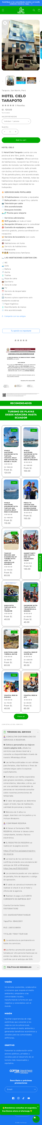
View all (21, 716)
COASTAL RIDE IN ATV (30, 696)
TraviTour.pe (23, 1122)
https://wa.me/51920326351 (16, 868)
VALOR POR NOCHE (9, 117)
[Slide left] (2, 81)
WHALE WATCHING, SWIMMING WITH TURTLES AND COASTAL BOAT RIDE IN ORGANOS (31, 455)
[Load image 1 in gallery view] (10, 80)
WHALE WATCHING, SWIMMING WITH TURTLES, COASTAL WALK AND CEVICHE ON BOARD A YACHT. (11, 456)
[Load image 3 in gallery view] (31, 80)
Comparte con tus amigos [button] (15, 316)
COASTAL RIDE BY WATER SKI (30, 653)
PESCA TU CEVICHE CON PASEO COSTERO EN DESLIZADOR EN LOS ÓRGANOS (31, 506)
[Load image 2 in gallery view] (21, 80)
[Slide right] (39, 81)
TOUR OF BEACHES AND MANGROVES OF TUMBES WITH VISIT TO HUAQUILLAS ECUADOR (10, 558)
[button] (2, 10)
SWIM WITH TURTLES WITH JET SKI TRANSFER (10, 608)
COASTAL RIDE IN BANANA (11, 696)
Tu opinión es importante (21, 331)
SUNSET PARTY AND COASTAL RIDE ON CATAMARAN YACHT (29, 557)
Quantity (5, 127)
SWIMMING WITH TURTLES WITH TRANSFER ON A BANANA (30, 608)
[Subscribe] (34, 1089)
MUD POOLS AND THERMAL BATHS (10, 653)
